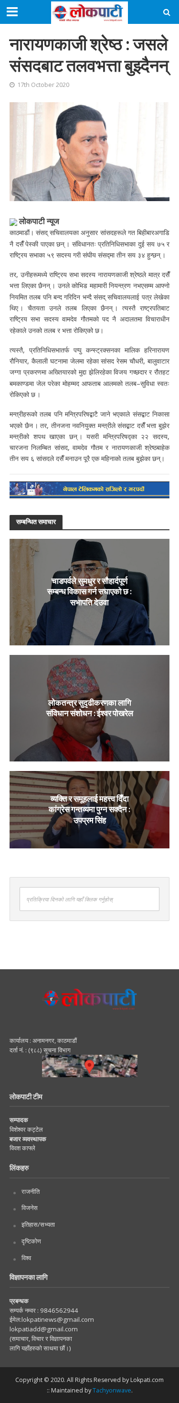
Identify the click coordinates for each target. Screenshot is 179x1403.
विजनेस (29, 1207)
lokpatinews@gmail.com (57, 1319)
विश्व (26, 1257)
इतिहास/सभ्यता (38, 1224)
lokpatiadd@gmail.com (44, 1329)
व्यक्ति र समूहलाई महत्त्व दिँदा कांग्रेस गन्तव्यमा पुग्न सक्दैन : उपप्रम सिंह (89, 809)
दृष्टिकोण (31, 1241)
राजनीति (30, 1191)
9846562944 (58, 1310)
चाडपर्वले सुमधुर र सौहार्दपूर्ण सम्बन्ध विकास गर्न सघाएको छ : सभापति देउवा (89, 591)
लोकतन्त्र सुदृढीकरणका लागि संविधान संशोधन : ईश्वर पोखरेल (89, 707)
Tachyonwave (112, 1390)
